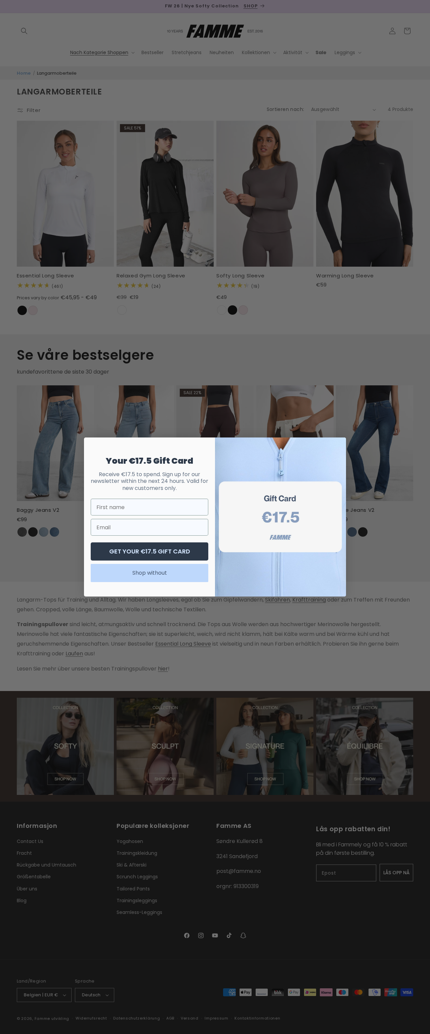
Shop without (149, 573)
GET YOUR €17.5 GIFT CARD (149, 551)
